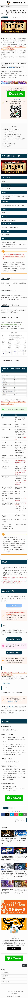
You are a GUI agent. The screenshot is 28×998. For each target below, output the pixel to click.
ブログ (13, 991)
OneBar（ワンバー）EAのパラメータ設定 (15, 139)
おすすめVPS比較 (12, 701)
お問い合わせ (6, 683)
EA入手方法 (5, 976)
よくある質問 (8, 146)
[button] (3, 814)
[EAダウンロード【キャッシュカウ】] (14, 2)
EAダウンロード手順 (10, 143)
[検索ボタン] (25, 2)
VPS (4, 978)
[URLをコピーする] (25, 814)
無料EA (12, 808)
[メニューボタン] (2, 2)
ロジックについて (11, 131)
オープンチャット (15, 99)
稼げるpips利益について (12, 132)
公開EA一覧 (11, 67)
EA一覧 (11, 706)
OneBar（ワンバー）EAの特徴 (12, 129)
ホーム (5, 991)
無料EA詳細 (5, 17)
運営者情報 (18, 991)
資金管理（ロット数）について (14, 134)
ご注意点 (7, 141)
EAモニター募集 (6, 981)
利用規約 (22, 991)
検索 (24, 965)
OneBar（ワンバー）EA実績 (13, 136)
